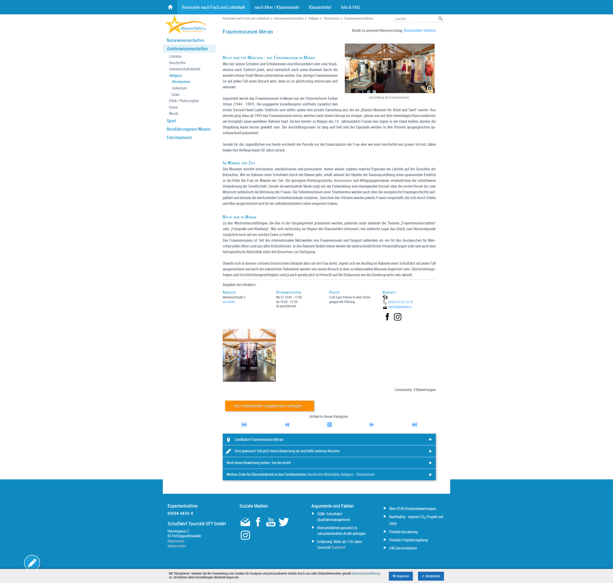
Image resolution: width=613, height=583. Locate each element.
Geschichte (177, 62)
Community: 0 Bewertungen (415, 389)
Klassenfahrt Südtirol (420, 30)
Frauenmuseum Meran (358, 18)
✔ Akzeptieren (431, 576)
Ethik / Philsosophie (184, 100)
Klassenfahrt (320, 7)
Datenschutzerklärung (366, 573)
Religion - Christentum (358, 474)
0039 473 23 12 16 (400, 302)
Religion (175, 75)
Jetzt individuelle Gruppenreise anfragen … (269, 406)
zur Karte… (229, 301)
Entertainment (179, 137)
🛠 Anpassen (400, 576)
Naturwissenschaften (185, 40)
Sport (171, 121)
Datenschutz (177, 546)
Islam (175, 94)
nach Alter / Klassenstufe (277, 7)
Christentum (180, 81)
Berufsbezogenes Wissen (188, 129)
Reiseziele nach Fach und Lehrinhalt (246, 18)
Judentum (179, 88)
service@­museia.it (399, 306)
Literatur (175, 56)
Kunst (173, 107)
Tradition (338, 547)
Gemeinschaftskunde (184, 69)
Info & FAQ (350, 7)
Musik (173, 113)
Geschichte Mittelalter (323, 474)
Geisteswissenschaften (187, 48)
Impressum (176, 541)
